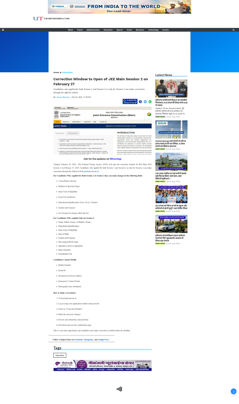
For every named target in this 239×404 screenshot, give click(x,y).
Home (56, 72)
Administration (93, 30)
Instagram (88, 340)
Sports (120, 30)
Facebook (78, 340)
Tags (57, 347)
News (70, 30)
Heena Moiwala (63, 97)
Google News (103, 340)
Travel (80, 30)
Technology (153, 30)
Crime (129, 30)
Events (165, 30)
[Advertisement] (119, 49)
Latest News (163, 75)
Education (108, 30)
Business (140, 30)
